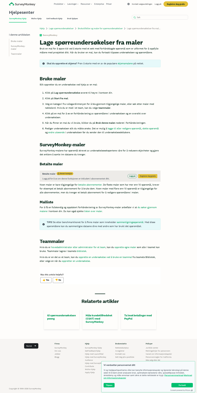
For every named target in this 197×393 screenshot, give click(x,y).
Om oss (58, 351)
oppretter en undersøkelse (76, 260)
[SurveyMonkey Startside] (22, 4)
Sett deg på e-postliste (124, 357)
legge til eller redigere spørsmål (124, 128)
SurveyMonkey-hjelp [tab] (17, 18)
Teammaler (16, 53)
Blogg (57, 357)
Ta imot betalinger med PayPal (138, 317)
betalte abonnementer (90, 184)
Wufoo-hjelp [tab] (36, 18)
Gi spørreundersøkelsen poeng (61, 317)
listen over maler (93, 211)
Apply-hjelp (90, 372)
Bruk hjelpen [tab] (72, 18)
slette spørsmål (150, 128)
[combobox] (31, 346)
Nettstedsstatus (122, 348)
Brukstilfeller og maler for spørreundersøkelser (100, 28)
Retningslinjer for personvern (158, 351)
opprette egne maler (125, 247)
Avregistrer (119, 351)
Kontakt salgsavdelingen (142, 4)
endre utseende (56, 132)
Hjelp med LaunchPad (94, 354)
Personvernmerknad (173, 375)
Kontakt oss (120, 354)
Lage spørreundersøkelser (61, 28)
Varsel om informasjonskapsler (159, 354)
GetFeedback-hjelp (92, 351)
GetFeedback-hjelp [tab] (54, 18)
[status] (100, 63)
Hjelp (42, 28)
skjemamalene (125, 63)
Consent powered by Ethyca (180, 390)
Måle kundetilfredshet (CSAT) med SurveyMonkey (99, 319)
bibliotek (81, 251)
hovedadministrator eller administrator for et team (78, 247)
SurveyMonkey (61, 348)
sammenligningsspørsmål (130, 222)
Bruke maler (16, 41)
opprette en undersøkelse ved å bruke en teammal (105, 257)
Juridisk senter (152, 348)
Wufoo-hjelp (90, 369)
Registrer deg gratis (176, 4)
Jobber (57, 354)
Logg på (158, 4)
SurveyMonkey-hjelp (93, 348)
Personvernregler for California (158, 357)
